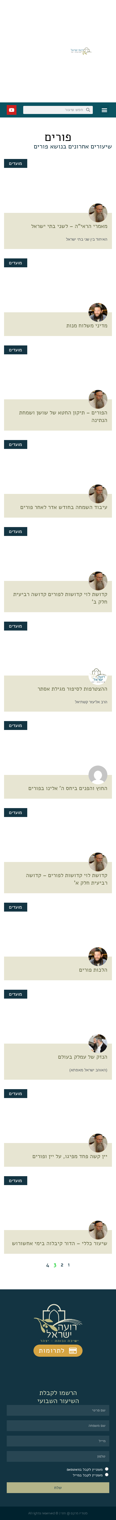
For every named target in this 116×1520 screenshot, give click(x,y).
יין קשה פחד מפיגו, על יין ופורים (69, 1156)
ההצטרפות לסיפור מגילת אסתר (72, 689)
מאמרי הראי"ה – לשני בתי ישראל (69, 226)
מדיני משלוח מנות (86, 325)
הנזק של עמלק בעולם (82, 1057)
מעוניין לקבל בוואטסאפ (85, 1469)
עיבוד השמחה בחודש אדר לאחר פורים (63, 507)
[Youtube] (11, 110)
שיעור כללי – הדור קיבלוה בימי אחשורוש (59, 1243)
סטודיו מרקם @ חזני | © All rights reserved (58, 1513)
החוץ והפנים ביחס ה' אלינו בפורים (67, 788)
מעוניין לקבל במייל (88, 1475)
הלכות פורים (93, 970)
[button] (104, 109)
